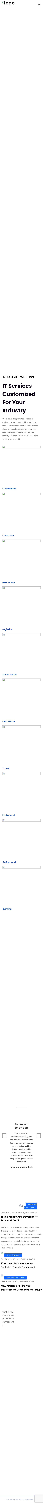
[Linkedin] (24, 1459)
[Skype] (38, 1459)
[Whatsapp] (31, 1459)
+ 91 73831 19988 (10, 1450)
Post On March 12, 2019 (10, 1259)
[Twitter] (11, 1459)
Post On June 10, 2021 (9, 1282)
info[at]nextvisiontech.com (14, 1446)
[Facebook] (5, 1459)
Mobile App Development (30, 1206)
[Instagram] (18, 1459)
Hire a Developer (13, 1255)
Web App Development (15, 1278)
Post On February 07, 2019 (11, 1213)
